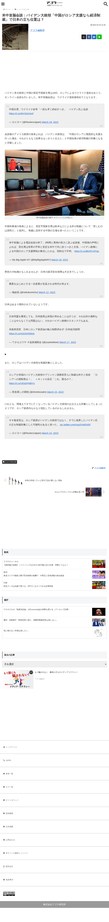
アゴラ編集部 (37, 30)
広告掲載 (9, 827)
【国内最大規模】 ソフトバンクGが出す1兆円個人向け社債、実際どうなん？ (36, 565)
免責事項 (9, 880)
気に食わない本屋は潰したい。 (17, 631)
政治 (5, 572)
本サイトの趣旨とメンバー (17, 853)
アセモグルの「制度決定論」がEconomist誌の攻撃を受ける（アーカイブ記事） (37, 609)
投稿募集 (9, 813)
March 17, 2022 (67, 342)
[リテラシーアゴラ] (17, 679)
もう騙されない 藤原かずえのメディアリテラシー (56, 672)
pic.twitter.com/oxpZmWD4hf (75, 424)
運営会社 (9, 866)
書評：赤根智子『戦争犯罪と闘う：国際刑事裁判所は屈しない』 (31, 620)
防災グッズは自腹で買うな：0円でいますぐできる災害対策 (28, 586)
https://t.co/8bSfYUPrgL (86, 251)
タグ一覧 (9, 787)
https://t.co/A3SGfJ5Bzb (21, 333)
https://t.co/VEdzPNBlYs (22, 383)
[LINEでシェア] (99, 37)
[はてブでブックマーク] (94, 37)
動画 (6, 552)
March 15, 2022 (55, 392)
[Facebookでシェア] (89, 37)
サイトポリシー (12, 800)
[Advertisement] (54, 69)
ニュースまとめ (10, 462)
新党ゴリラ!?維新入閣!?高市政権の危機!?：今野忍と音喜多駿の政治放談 (34, 575)
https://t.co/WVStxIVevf (21, 113)
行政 (5, 583)
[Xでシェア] (83, 37)
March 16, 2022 (50, 433)
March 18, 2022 (50, 122)
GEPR (8, 760)
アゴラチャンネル (11, 561)
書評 (6, 600)
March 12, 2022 (47, 292)
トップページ (11, 747)
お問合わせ (10, 840)
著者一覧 (9, 774)
